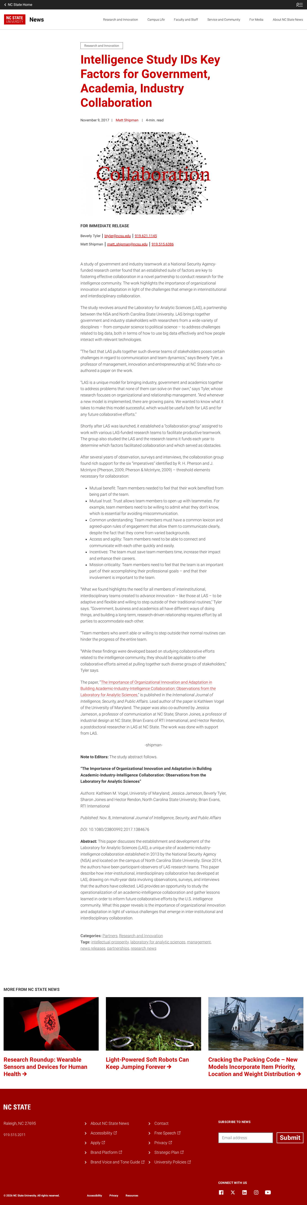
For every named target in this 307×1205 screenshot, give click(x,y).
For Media (256, 19)
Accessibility (94, 1195)
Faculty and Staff (186, 19)
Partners (110, 936)
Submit (290, 1137)
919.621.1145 (146, 236)
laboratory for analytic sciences (157, 942)
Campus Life (156, 19)
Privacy (113, 1195)
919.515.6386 (163, 244)
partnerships (118, 948)
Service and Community (223, 19)
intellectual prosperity (110, 942)
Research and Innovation (120, 19)
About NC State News (288, 19)
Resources (132, 1195)
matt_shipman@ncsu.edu (127, 244)
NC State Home (20, 4)
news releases (92, 948)
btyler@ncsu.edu (118, 236)
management (199, 942)
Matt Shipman (127, 120)
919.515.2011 (15, 1135)
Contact (161, 1123)
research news (143, 948)
